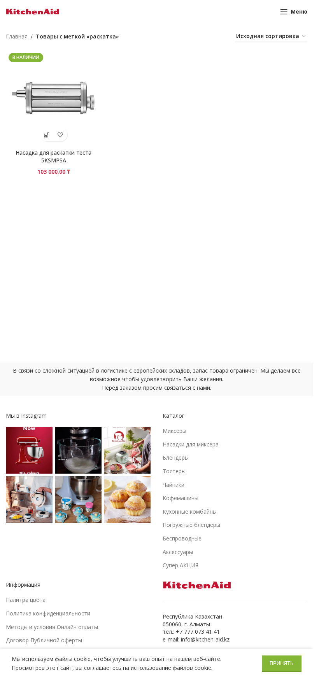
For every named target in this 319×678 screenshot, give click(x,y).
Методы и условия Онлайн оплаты (52, 627)
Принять (282, 663)
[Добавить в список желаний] (60, 134)
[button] (47, 134)
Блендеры (176, 457)
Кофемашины (180, 498)
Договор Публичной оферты (44, 640)
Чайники (173, 484)
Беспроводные (182, 538)
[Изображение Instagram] (29, 450)
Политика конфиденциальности (48, 613)
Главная (17, 36)
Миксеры (174, 430)
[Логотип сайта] (33, 11)
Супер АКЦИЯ (180, 565)
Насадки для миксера (191, 444)
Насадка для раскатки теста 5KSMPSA (53, 156)
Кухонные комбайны (190, 511)
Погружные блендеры (191, 524)
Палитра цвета (26, 599)
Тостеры (174, 471)
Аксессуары (178, 552)
